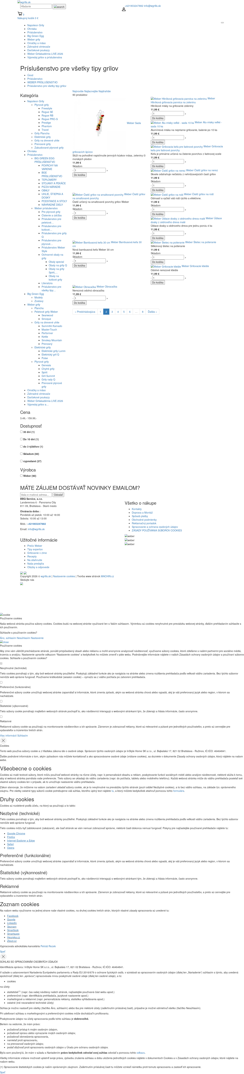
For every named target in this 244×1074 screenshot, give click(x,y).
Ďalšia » (152, 311)
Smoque (46, 319)
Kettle (45, 336)
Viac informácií (8, 735)
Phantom (47, 126)
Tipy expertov (35, 549)
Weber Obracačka (107, 286)
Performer (47, 333)
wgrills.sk (46, 576)
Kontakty (137, 509)
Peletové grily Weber (46, 311)
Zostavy (38, 301)
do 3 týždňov (33, 446)
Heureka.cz (13, 937)
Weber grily (33, 304)
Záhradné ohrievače (38, 393)
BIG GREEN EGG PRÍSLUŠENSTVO (44, 160)
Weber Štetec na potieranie (200, 242)
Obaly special (56, 261)
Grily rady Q (48, 379)
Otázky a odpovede (38, 567)
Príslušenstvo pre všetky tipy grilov (46, 86)
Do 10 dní (31, 439)
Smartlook (13, 930)
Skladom (31, 454)
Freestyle (47, 108)
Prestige (46, 122)
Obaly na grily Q (58, 265)
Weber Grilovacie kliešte (195, 266)
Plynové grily (41, 104)
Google (11, 919)
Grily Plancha (41, 133)
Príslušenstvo (35, 78)
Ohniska (32, 151)
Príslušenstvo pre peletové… (51, 220)
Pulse (45, 358)
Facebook (12, 916)
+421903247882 (134, 5)
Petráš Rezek (48, 946)
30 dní (29, 432)
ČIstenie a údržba (52, 215)
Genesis (46, 365)
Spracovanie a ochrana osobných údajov (155, 527)
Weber (29, 476)
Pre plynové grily (51, 212)
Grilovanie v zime (37, 553)
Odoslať (58, 494)
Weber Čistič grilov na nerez (202, 170)
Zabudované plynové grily (49, 147)
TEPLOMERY (49, 179)
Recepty (32, 556)
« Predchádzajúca (85, 311)
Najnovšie (78, 91)
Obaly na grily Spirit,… (56, 270)
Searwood (47, 315)
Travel (45, 129)
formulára (178, 791)
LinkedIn (12, 923)
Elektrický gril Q (50, 354)
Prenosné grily (42, 144)
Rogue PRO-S (50, 119)
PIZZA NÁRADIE (51, 187)
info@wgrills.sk (152, 5)
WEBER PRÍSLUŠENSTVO (42, 82)
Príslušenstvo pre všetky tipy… (51, 288)
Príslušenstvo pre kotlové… (51, 227)
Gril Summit (48, 376)
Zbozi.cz (12, 941)
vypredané (32, 461)
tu (113, 791)
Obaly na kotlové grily (55, 277)
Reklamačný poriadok (144, 523)
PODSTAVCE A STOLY (54, 201)
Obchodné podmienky (144, 519)
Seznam (11, 926)
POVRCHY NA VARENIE (50, 167)
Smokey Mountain (52, 340)
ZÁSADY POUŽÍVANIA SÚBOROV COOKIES (157, 530)
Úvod (30, 75)
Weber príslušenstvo (46, 208)
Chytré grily (48, 368)
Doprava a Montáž (142, 512)
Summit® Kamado (52, 326)
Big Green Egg (35, 294)
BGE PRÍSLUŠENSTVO (52, 174)
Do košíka (79, 175)
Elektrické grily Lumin (54, 351)
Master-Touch (49, 329)
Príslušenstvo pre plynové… (51, 242)
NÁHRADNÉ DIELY (52, 204)
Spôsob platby (140, 516)
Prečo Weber (34, 545)
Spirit (44, 372)
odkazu (141, 1052)
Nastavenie (37, 638)
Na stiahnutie (34, 560)
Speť (2, 951)
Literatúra (47, 283)
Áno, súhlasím (8, 638)
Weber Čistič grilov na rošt (199, 194)
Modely (38, 297)
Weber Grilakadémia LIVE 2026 (45, 401)
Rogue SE (47, 112)
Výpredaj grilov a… (38, 404)
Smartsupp (13, 933)
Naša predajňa (35, 563)
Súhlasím (22, 735)
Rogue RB (47, 115)
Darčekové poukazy (38, 397)
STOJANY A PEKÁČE (54, 183)
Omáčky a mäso (36, 390)
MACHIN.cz (107, 576)
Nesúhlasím (23, 638)
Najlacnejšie (91, 91)
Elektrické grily (42, 137)
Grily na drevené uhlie (46, 140)
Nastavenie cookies (64, 576)
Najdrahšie (105, 91)
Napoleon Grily (35, 101)
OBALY (45, 190)
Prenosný (47, 344)
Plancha (39, 308)
